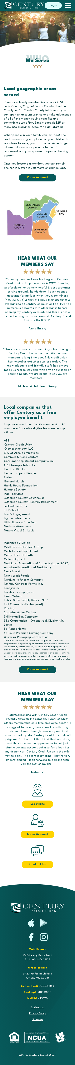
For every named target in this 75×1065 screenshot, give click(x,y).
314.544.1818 (46, 986)
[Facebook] (31, 937)
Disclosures (37, 1007)
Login (53, 5)
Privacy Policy (37, 1013)
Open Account (37, 177)
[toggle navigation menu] (66, 5)
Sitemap (37, 1019)
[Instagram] (44, 937)
